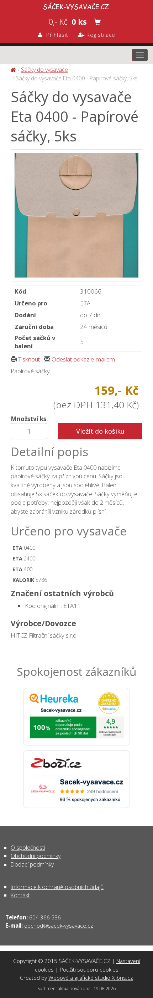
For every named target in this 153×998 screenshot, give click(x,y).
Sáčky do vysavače (44, 70)
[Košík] (97, 22)
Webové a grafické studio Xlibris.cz (90, 978)
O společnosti (28, 848)
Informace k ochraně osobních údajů (57, 887)
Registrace (100, 34)
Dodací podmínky (32, 864)
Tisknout (28, 359)
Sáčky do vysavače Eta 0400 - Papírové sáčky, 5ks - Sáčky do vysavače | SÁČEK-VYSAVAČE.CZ (76, 5)
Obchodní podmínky (35, 856)
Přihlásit (55, 34)
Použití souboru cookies (89, 969)
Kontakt (20, 895)
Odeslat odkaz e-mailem (82, 359)
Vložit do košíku (100, 431)
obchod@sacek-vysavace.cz (58, 925)
